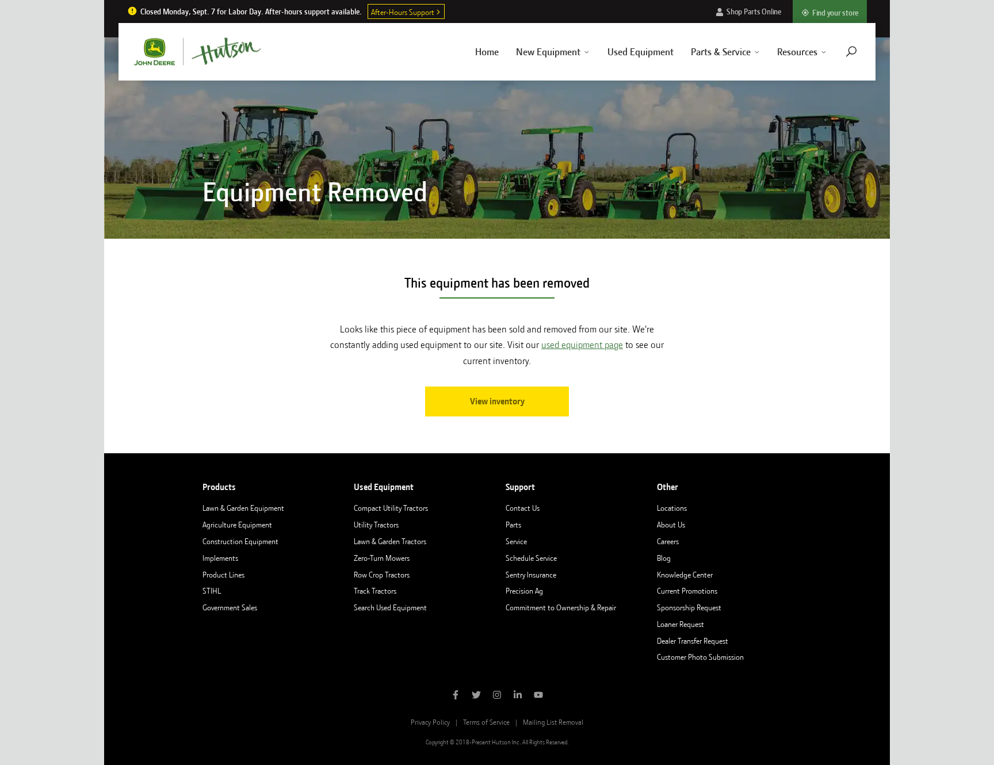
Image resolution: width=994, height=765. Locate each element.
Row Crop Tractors (382, 574)
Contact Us (523, 507)
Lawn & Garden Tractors (390, 541)
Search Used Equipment (390, 607)
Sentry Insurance (531, 574)
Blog (664, 558)
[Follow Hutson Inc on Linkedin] (517, 696)
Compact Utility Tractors (391, 507)
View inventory (497, 401)
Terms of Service (486, 722)
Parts (513, 524)
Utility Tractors (376, 524)
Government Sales (229, 607)
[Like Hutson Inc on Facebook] (455, 696)
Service (516, 541)
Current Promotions (687, 590)
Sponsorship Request (689, 607)
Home (487, 52)
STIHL (211, 590)
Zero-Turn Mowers (382, 558)
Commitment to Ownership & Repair (561, 607)
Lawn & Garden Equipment (243, 507)
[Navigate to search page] (851, 51)
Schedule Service (531, 558)
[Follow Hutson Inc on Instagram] (497, 696)
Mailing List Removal (553, 722)
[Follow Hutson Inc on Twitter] (476, 696)
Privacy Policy (430, 722)
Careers (668, 541)
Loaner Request (680, 624)
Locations (672, 507)
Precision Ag (524, 590)
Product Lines (223, 574)
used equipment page (582, 344)
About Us (671, 524)
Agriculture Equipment (237, 524)
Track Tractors (375, 590)
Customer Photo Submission (700, 656)
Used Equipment (640, 52)
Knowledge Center (685, 574)
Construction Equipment (240, 541)
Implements (220, 558)
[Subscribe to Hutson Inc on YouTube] (538, 696)
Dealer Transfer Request (692, 640)
